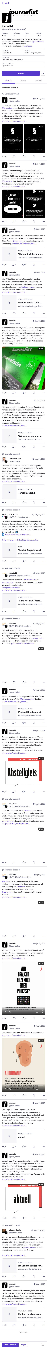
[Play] (5, 1012)
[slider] (23, 1008)
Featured (38, 80)
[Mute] (10, 1012)
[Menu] (43, 73)
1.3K (4, 35)
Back (7, 3)
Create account (10, 1345)
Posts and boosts (9, 88)
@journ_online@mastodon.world (13, 29)
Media (23, 80)
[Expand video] (37, 1012)
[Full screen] (42, 1012)
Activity (8, 80)
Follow (21, 73)
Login (23, 1345)
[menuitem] (23, 988)
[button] (23, 988)
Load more (23, 1332)
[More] (43, 156)
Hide (41, 127)
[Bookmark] (33, 156)
